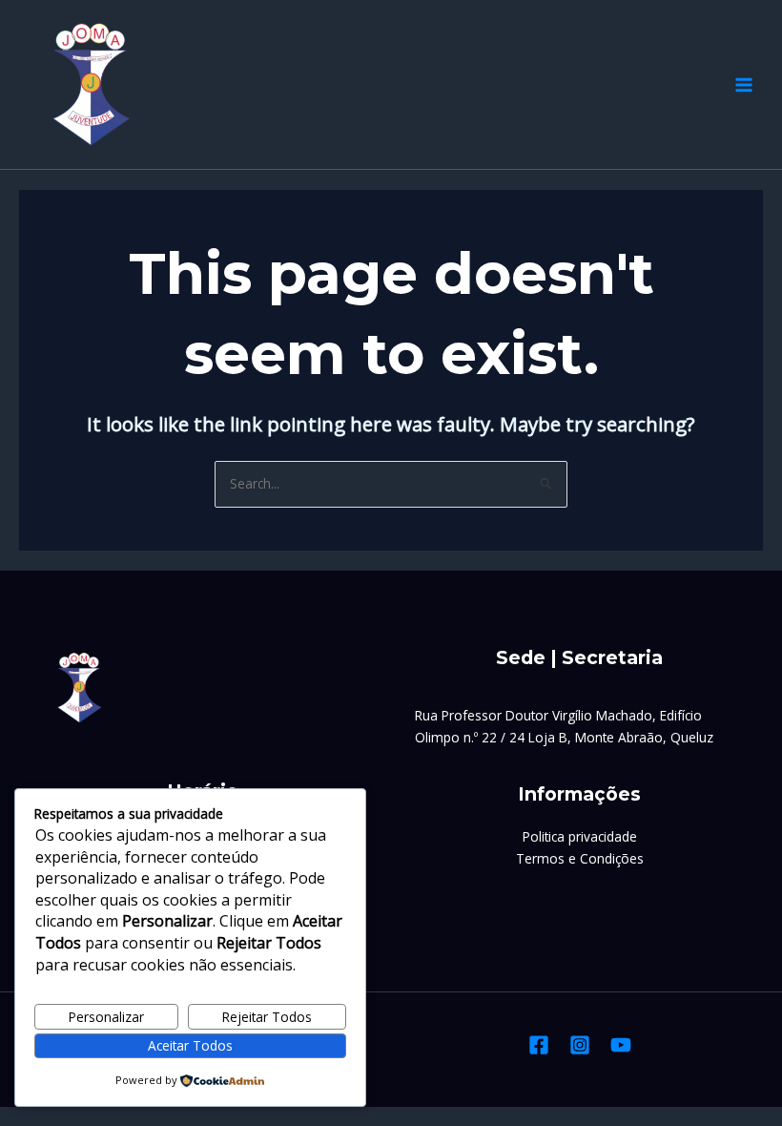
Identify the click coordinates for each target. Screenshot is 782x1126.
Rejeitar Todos (267, 1017)
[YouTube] (620, 1044)
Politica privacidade (580, 836)
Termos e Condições (580, 858)
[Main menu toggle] (744, 84)
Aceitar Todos (190, 1045)
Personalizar (106, 1017)
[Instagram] (579, 1044)
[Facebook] (538, 1044)
